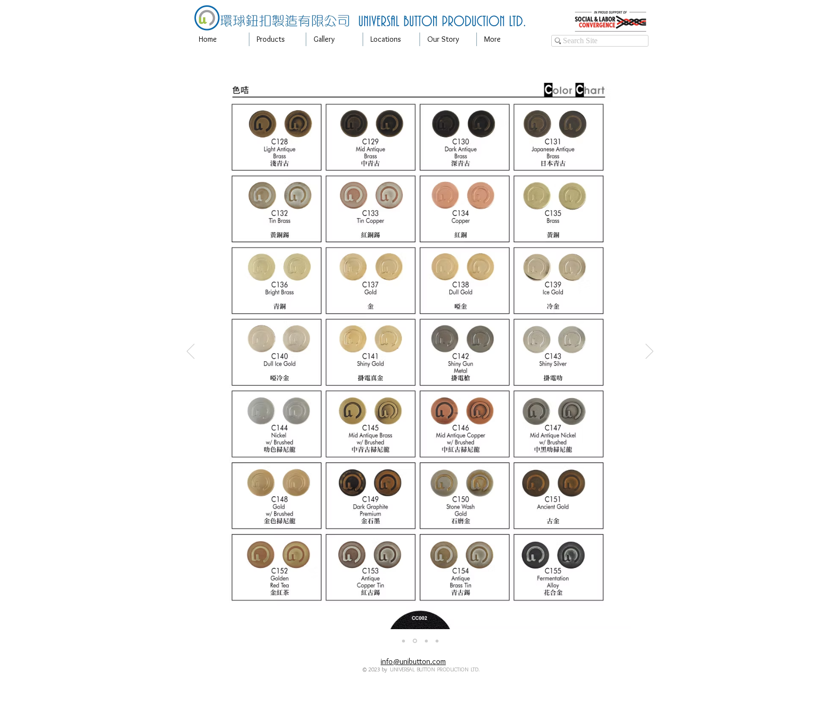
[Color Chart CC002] (415, 641)
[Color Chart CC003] (426, 640)
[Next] (649, 352)
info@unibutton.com (413, 661)
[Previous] (190, 352)
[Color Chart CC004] (437, 640)
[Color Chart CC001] (403, 640)
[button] (277, 39)
